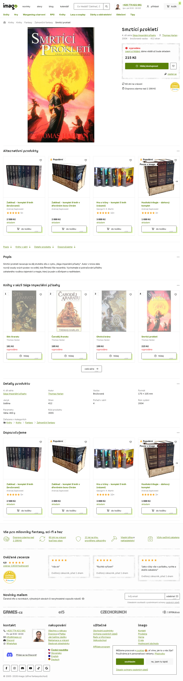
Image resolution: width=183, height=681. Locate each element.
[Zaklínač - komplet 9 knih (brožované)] (24, 195)
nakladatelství (128, 540)
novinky (26, 6)
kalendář (64, 6)
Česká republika (59, 650)
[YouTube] (30, 668)
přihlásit (155, 6)
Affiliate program (101, 646)
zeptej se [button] (172, 74)
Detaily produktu (42, 246)
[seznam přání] (173, 66)
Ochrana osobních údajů (105, 633)
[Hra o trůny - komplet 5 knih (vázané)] (114, 195)
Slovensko (56, 653)
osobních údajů (172, 602)
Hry (16, 14)
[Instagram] (14, 668)
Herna (141, 637)
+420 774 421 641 (132, 4)
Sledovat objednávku (58, 643)
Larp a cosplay (77, 14)
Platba (62, 633)
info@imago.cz (14, 637)
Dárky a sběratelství (100, 14)
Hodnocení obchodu (148, 643)
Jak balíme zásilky (57, 637)
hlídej (26, 356)
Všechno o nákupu (57, 630)
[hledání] (106, 6)
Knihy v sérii (22, 246)
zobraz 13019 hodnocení (16, 565)
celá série (89, 368)
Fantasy (28, 22)
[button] (91, 151)
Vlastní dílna (127, 537)
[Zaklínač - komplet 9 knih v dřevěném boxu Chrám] (69, 195)
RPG (52, 14)
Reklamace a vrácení (58, 640)
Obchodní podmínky (103, 630)
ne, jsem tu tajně (159, 661)
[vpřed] (176, 181)
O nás (141, 640)
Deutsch (55, 659)
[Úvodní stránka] (4, 22)
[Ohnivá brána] (114, 326)
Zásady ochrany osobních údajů (132, 669)
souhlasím (130, 661)
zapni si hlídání (132, 51)
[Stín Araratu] (24, 326)
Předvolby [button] (160, 653)
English (54, 656)
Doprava (52, 633)
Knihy (62, 14)
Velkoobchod (100, 640)
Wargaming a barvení (34, 14)
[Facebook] (6, 668)
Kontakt (142, 630)
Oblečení (121, 14)
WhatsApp (11, 643)
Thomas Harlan (169, 35)
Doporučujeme (65, 246)
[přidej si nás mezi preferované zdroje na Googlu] (46, 668)
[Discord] (22, 668)
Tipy (132, 14)
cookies (140, 650)
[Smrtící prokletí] (159, 326)
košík (175, 5)
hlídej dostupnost (149, 66)
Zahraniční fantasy (44, 22)
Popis (6, 246)
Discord (10, 640)
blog (51, 6)
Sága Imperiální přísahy (144, 35)
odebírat (170, 596)
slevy (39, 6)
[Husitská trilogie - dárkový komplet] (159, 195)
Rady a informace (102, 637)
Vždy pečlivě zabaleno (168, 537)
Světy (6, 14)
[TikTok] (38, 668)
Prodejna (142, 633)
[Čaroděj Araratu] (69, 326)
